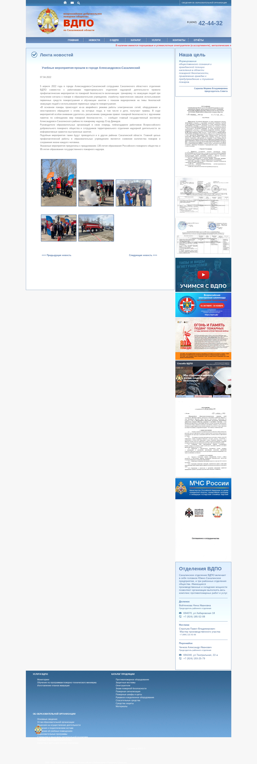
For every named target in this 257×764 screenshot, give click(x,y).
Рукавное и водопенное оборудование (135, 697)
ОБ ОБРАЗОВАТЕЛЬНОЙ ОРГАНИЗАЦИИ (54, 714)
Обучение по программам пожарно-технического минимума (67, 682)
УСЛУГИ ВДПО (40, 674)
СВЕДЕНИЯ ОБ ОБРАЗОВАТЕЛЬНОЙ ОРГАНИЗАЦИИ (204, 3)
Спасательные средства (128, 700)
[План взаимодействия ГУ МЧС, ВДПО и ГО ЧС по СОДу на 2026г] (203, 216)
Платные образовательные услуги (54, 740)
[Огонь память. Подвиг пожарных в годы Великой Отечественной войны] (203, 359)
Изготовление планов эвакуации (53, 685)
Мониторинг (43, 679)
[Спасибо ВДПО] (203, 396)
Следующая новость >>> (143, 255)
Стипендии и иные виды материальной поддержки (62, 737)
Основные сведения (47, 719)
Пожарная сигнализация (128, 691)
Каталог (136, 40)
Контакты (179, 40)
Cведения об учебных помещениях (54, 731)
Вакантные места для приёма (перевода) (57, 743)
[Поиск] (79, 3)
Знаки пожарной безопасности (131, 688)
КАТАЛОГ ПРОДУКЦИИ (123, 674)
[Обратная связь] (72, 3)
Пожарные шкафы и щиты (129, 694)
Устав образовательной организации (55, 722)
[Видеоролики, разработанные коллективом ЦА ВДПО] (203, 291)
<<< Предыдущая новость (56, 255)
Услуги (156, 40)
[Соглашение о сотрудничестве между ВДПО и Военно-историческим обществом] (203, 560)
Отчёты (199, 40)
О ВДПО (114, 40)
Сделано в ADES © (136, 748)
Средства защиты (125, 703)
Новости (94, 40)
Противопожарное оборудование (132, 679)
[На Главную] (65, 3)
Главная (73, 40)
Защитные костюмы (125, 682)
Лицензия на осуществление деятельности (59, 725)
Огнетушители (123, 685)
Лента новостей (56, 55)
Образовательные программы (52, 734)
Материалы (121, 706)
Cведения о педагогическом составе (55, 728)
